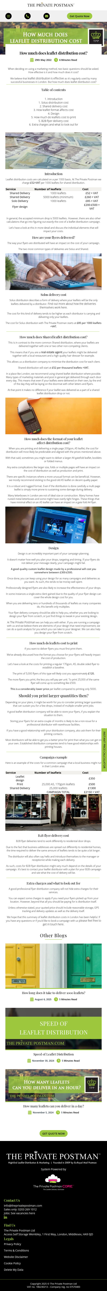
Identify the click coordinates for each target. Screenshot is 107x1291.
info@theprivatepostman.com (23, 1205)
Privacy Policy (12, 1244)
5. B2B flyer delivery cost (53, 121)
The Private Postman (22, 622)
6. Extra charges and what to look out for (53, 124)
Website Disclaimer (16, 1257)
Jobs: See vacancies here (19, 1213)
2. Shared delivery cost (53, 106)
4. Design (53, 113)
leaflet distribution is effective (46, 78)
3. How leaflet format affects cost (54, 110)
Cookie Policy (12, 1263)
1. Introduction (54, 99)
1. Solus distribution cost (53, 102)
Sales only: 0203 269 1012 (20, 1209)
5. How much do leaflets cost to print (53, 117)
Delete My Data (13, 1269)
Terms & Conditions (16, 1250)
